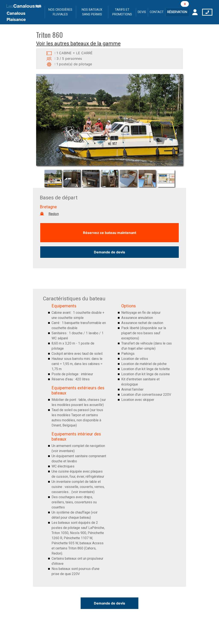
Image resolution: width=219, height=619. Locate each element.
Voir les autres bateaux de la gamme (78, 44)
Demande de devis (109, 252)
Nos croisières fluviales (60, 12)
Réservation (177, 12)
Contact (157, 12)
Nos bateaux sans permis (92, 12)
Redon (54, 214)
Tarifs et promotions (122, 12)
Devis (142, 12)
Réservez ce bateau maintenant (109, 233)
